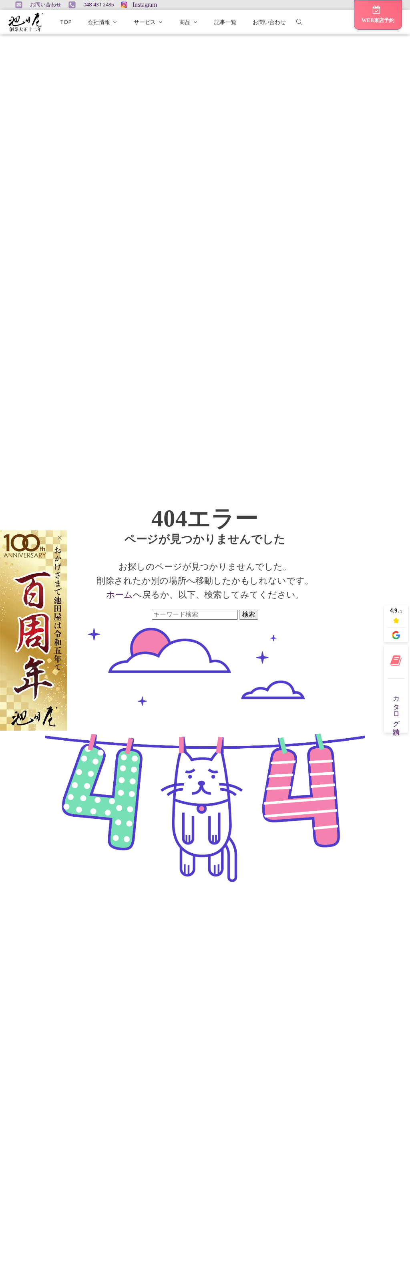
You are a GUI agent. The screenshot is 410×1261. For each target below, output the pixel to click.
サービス (145, 22)
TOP (66, 22)
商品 (185, 22)
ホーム (119, 594)
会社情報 (99, 22)
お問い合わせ (269, 22)
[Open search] (299, 22)
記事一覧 (225, 22)
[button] (378, 15)
